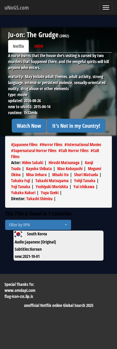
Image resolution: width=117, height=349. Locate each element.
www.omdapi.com (19, 290)
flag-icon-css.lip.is (18, 296)
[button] (38, 225)
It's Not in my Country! (76, 125)
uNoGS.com (16, 7)
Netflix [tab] (18, 46)
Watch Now (29, 125)
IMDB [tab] (38, 46)
